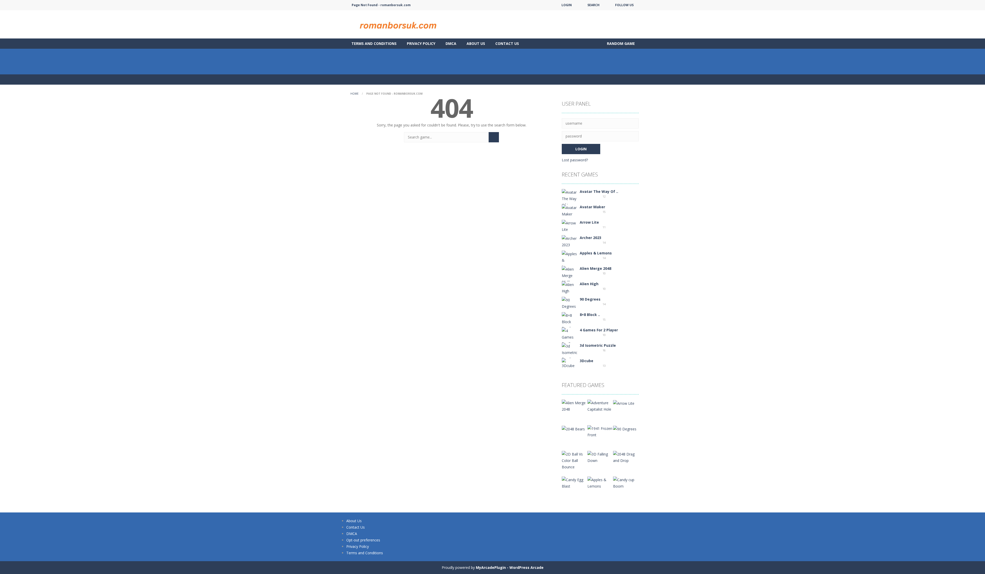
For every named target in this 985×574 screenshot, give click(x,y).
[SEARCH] (494, 137)
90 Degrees (590, 299)
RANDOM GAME (620, 43)
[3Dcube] (569, 363)
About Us (476, 43)
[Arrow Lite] (569, 225)
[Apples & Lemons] (569, 259)
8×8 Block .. (590, 314)
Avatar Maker (592, 206)
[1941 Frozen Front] (600, 431)
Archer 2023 (590, 237)
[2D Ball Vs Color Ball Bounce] (574, 460)
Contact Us (507, 43)
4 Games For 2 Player (599, 330)
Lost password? (575, 159)
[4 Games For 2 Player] (569, 340)
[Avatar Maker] (569, 210)
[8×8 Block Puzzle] (569, 321)
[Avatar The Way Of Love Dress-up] (569, 201)
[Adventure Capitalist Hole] (600, 405)
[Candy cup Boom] (626, 482)
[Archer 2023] (569, 241)
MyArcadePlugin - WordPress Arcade (510, 567)
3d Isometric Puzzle (598, 345)
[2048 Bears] (573, 428)
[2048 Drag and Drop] (626, 456)
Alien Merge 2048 (595, 268)
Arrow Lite (589, 222)
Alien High (589, 283)
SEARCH (593, 5)
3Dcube (586, 360)
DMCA (451, 43)
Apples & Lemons (596, 253)
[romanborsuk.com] (397, 24)
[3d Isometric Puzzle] (569, 352)
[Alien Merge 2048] (569, 275)
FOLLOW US (624, 5)
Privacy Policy (421, 43)
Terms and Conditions (374, 43)
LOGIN (567, 5)
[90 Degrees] (569, 302)
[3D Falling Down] (600, 456)
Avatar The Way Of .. (599, 191)
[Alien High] (569, 287)
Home (354, 93)
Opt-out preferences (363, 540)
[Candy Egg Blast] (574, 482)
